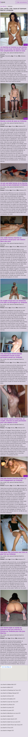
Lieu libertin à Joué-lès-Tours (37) (9, 701)
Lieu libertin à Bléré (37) (7, 687)
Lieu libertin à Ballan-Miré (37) (8, 684)
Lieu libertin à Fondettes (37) (8, 699)
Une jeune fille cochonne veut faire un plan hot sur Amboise (13, 553)
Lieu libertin (3, 6)
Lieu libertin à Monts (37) (7, 716)
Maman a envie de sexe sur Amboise (13, 121)
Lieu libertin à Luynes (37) (7, 710)
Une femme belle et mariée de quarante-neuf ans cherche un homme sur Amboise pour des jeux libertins (12, 630)
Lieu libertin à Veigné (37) (7, 730)
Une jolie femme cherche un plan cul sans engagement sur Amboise (13, 479)
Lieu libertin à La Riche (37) (8, 704)
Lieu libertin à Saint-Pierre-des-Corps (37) (11, 724)
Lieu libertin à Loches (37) (7, 707)
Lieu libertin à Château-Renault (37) (10, 693)
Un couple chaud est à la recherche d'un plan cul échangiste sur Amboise (13, 301)
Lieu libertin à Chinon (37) (7, 696)
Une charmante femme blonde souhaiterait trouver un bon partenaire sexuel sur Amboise (11, 355)
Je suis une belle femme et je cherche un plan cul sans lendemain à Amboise (13, 184)
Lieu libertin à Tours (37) (7, 727)
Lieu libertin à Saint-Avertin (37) (9, 719)
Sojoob (2, 2)
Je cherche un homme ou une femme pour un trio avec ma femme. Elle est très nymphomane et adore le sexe (13, 49)
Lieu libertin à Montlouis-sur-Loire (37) (10, 713)
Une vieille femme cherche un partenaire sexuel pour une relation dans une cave (12, 239)
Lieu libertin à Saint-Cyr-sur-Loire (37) (10, 722)
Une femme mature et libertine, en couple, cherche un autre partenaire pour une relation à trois (13, 420)
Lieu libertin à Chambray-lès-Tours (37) (11, 690)
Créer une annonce (22, 2)
